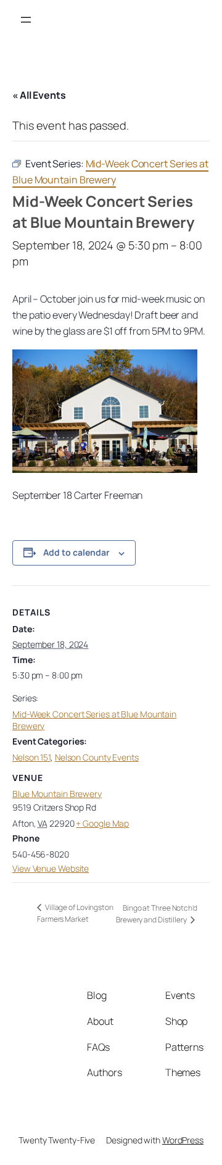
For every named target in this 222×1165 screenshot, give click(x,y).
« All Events (39, 95)
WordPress (183, 1140)
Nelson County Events (97, 757)
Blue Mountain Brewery (57, 794)
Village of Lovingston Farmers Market (75, 913)
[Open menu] (25, 19)
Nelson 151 (31, 757)
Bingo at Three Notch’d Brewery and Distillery (156, 914)
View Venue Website (50, 868)
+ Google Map (102, 823)
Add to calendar (76, 552)
